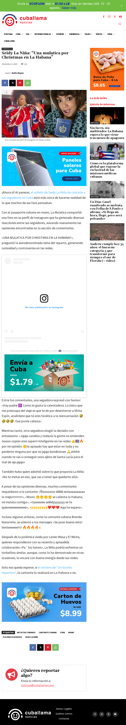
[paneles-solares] (44, 185)
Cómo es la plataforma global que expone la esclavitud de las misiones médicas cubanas (106, 170)
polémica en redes (12, 637)
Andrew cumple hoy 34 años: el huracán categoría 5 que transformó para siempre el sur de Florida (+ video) (107, 252)
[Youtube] (120, 17)
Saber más (69, 8)
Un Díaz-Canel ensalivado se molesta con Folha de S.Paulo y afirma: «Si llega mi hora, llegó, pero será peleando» (106, 210)
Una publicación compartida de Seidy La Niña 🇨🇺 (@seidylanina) (44, 350)
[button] (120, 24)
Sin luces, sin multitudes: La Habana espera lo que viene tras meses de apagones (107, 133)
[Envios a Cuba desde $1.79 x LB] (44, 372)
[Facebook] (104, 17)
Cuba (62, 632)
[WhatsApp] (27, 83)
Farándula (7, 49)
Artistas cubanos (26, 632)
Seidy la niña (31, 637)
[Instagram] (109, 17)
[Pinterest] (20, 83)
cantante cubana (48, 632)
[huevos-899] (44, 621)
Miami (71, 632)
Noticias (95, 123)
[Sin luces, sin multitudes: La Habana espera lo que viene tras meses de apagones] (107, 115)
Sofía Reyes (17, 72)
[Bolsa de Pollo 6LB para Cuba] (107, 89)
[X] (115, 17)
